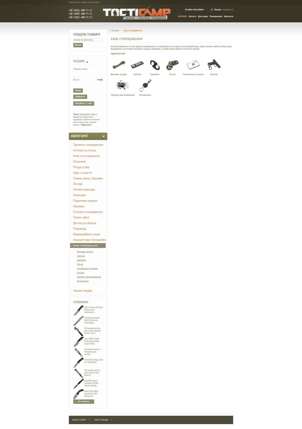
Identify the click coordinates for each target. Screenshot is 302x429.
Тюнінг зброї (81, 217)
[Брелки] (214, 59)
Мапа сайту (79, 420)
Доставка (203, 16)
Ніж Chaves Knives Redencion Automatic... (93, 309)
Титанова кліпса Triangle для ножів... (92, 351)
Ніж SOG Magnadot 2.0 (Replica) (93, 361)
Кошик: (217, 9)
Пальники (79, 161)
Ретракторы (83, 281)
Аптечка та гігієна (84, 150)
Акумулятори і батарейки (89, 239)
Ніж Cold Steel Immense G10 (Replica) (91, 393)
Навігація (79, 195)
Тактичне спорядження (88, 144)
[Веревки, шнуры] (119, 59)
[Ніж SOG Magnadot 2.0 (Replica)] (78, 359)
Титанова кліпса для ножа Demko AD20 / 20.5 (92, 330)
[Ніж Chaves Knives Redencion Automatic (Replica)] (78, 306)
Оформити (80, 97)
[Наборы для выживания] (123, 80)
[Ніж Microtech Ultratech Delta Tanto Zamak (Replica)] (78, 379)
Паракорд (79, 228)
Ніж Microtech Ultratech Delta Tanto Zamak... (91, 383)
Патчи (80, 264)
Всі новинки (83, 402)
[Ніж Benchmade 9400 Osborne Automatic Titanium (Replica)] (78, 317)
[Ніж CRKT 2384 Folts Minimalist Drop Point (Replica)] (78, 338)
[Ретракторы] (145, 80)
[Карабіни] (155, 59)
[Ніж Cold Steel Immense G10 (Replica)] (78, 390)
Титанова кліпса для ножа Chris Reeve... (92, 372)
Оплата (192, 16)
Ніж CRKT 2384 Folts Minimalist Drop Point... (91, 341)
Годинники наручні (85, 200)
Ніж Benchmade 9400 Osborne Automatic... (92, 320)
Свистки (81, 256)
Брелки (80, 273)
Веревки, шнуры (85, 252)
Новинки (80, 302)
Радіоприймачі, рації (86, 234)
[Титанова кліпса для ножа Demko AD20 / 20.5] (78, 327)
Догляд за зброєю (84, 223)
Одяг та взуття (82, 172)
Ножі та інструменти (86, 155)
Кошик (79, 61)
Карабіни (81, 260)
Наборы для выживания (89, 277)
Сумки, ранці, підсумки (88, 178)
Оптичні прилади (84, 189)
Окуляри (78, 206)
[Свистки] (137, 59)
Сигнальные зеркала (87, 268)
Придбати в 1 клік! (83, 103)
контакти (228, 16)
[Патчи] (172, 59)
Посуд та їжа (81, 167)
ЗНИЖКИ (182, 16)
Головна (115, 30)
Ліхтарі (77, 183)
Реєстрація (101, 420)
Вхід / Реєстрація (90, 2)
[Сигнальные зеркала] (193, 59)
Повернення (216, 16)
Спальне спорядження (88, 211)
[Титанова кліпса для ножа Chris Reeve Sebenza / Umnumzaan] (78, 369)
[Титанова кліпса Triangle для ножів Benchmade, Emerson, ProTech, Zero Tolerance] (78, 348)
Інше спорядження (85, 245)
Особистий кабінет (194, 9)
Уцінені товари (82, 290)
